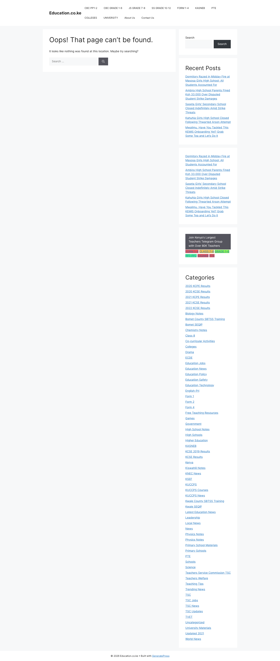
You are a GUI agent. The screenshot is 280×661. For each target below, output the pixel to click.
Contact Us (147, 17)
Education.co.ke (65, 13)
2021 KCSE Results (197, 302)
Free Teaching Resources (201, 412)
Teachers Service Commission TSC (208, 572)
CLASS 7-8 (206, 251)
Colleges (191, 346)
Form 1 (189, 396)
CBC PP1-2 (91, 8)
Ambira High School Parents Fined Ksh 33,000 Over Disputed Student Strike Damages (207, 94)
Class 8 (190, 335)
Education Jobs (195, 363)
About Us (129, 17)
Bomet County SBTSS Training (205, 319)
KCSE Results (194, 457)
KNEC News (193, 473)
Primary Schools (195, 550)
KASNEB (200, 8)
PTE (213, 8)
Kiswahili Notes (195, 468)
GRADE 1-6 (222, 251)
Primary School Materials (201, 545)
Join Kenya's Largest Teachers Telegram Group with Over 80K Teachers (205, 241)
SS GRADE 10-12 (161, 8)
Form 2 (189, 401)
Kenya (189, 462)
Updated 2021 (194, 633)
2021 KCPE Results (197, 297)
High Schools (193, 435)
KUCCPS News (195, 495)
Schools (190, 561)
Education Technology (199, 385)
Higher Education (196, 440)
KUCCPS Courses (196, 490)
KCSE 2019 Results (197, 451)
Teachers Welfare (196, 578)
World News (193, 639)
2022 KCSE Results (197, 308)
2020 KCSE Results (197, 291)
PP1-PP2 (191, 255)
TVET (188, 617)
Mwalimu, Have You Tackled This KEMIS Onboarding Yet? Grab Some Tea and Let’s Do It (206, 131)
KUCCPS (191, 484)
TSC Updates (194, 611)
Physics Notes (194, 534)
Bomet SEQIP (194, 324)
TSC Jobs (191, 600)
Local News (193, 523)
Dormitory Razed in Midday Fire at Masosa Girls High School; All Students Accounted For (207, 80)
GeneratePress (160, 655)
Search (189, 37)
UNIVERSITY (111, 17)
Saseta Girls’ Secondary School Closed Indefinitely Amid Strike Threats (205, 108)
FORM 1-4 (183, 8)
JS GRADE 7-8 (137, 8)
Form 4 (189, 407)
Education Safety (196, 379)
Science (190, 567)
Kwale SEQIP (193, 506)
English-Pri (192, 390)
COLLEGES (91, 17)
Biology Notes (194, 313)
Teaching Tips (194, 583)
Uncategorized (194, 622)
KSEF (188, 479)
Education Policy (196, 374)
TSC (188, 594)
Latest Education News (200, 512)
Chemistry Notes (196, 330)
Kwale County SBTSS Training (204, 501)
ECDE (188, 357)
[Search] (103, 61)
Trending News (195, 589)
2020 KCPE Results (197, 286)
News (189, 528)
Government (193, 423)
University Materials (198, 628)
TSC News (192, 605)
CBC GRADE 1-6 (113, 8)
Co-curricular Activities (200, 341)
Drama (189, 352)
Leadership (192, 517)
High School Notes (197, 429)
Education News (196, 368)
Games (190, 418)
